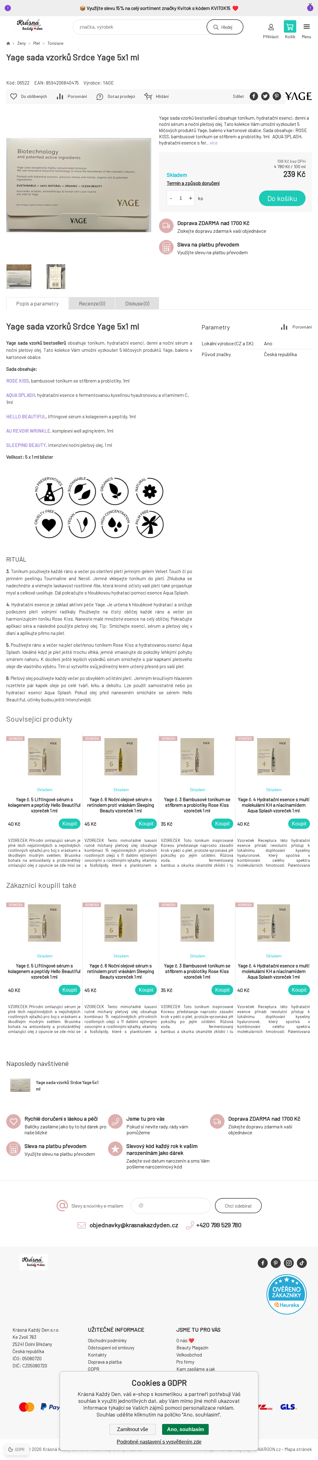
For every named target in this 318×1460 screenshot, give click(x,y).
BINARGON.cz (267, 1449)
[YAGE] (298, 96)
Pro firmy (185, 1362)
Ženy (21, 43)
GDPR (93, 1369)
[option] (44, 802)
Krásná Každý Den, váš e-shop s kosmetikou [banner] (33, 25)
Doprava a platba (105, 1362)
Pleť (36, 43)
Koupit (69, 823)
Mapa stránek (298, 1449)
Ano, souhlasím (185, 1429)
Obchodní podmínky (107, 1340)
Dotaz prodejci (121, 96)
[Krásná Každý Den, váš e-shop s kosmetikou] (8, 43)
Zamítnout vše (132, 1429)
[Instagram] (289, 1263)
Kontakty (97, 1354)
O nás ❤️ (185, 1340)
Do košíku (282, 198)
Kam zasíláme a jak (195, 1369)
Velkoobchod (189, 1354)
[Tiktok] (302, 1263)
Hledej (226, 27)
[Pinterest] (276, 1263)
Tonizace (55, 43)
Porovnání (77, 96)
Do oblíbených (34, 96)
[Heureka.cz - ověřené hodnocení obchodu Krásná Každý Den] (286, 1312)
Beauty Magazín (192, 1347)
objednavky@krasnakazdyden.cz (133, 1224)
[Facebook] (263, 1263)
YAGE (108, 82)
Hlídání (162, 96)
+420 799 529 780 (219, 1224)
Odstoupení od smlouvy (111, 1347)
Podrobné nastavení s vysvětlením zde (159, 1441)
